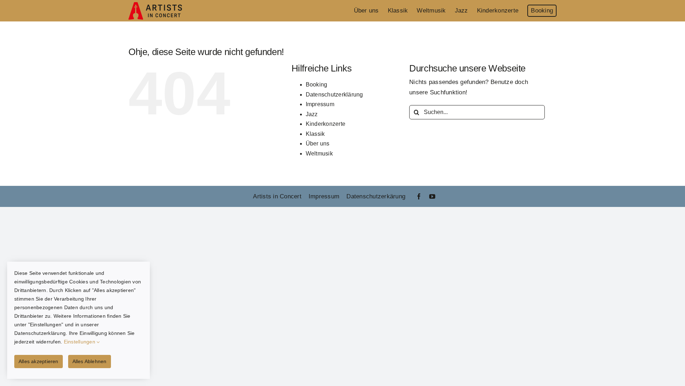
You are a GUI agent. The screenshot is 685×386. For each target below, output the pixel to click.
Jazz (312, 114)
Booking (317, 84)
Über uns (318, 143)
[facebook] (419, 196)
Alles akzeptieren (39, 361)
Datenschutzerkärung (375, 196)
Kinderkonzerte (326, 124)
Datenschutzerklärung (334, 94)
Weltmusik (319, 153)
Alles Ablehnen (89, 361)
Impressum (320, 104)
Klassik (315, 134)
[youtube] (432, 196)
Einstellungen (80, 342)
